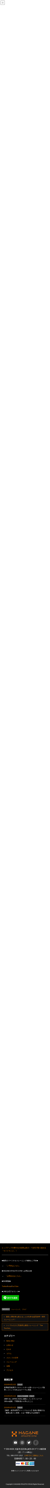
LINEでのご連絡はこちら (33, 1455)
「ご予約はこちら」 (13, 1266)
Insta (9, 1286)
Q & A (8, 1349)
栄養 (8, 1366)
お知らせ (9, 1345)
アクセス (9, 1370)
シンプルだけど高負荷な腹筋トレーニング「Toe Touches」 (23, 1326)
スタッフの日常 (12, 1358)
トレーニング (15, 1309)
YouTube (15, 1286)
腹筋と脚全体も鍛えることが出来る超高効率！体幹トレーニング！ (24, 1318)
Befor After (10, 1341)
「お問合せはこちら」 (13, 1276)
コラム (9, 1353)
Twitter (4, 1286)
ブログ (24, 1309)
